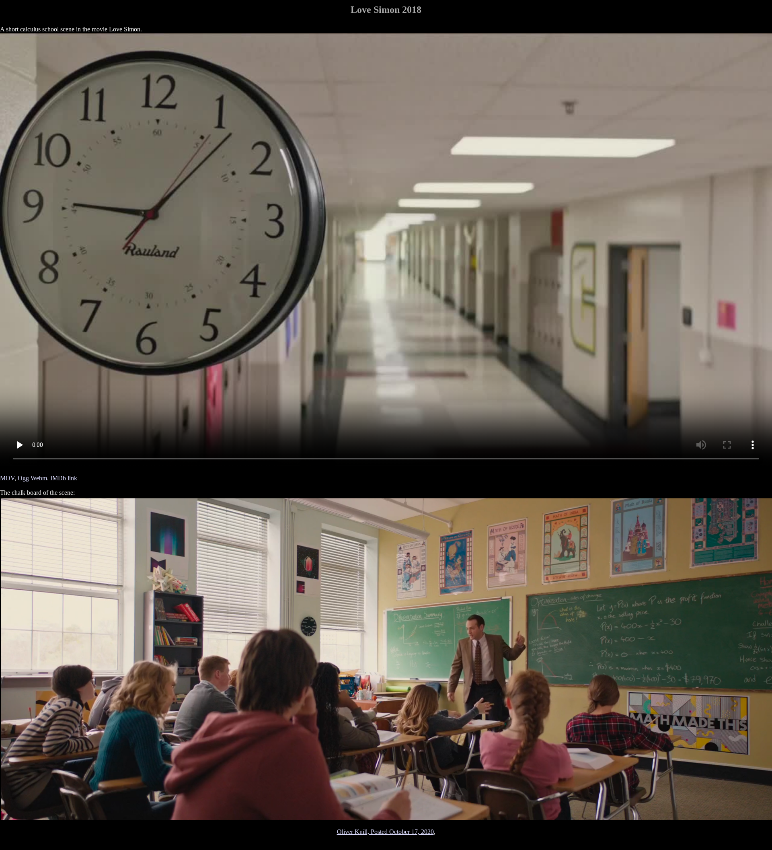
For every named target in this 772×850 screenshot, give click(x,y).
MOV (7, 478)
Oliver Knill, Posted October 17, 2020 (385, 831)
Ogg (23, 478)
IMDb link (63, 478)
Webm (39, 478)
